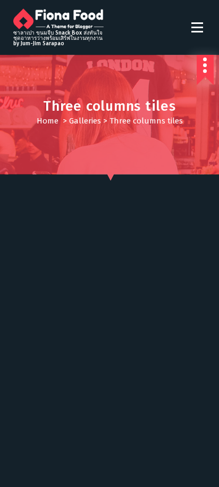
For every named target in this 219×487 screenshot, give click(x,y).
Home (47, 121)
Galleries (85, 121)
